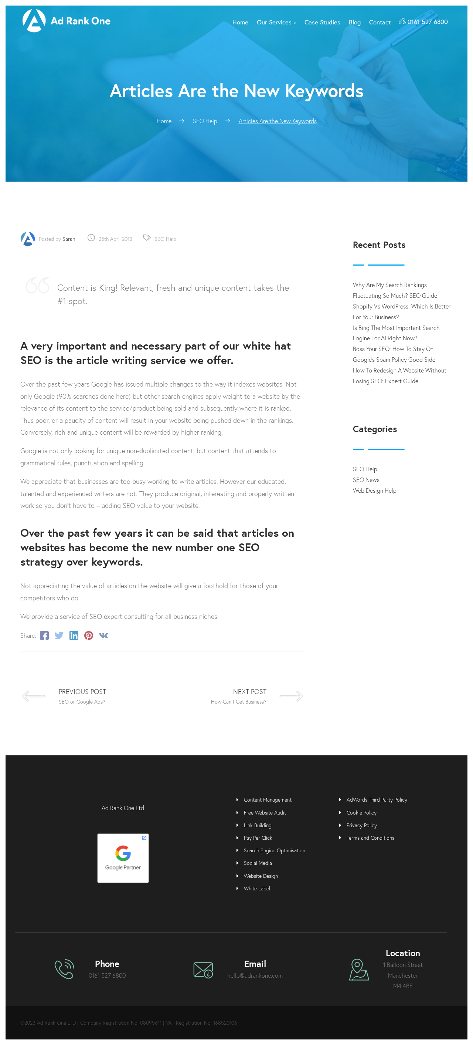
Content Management (268, 799)
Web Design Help (375, 490)
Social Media (258, 862)
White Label (257, 888)
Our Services (276, 22)
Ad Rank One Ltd (123, 808)
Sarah (68, 238)
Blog (355, 22)
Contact (380, 22)
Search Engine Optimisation (274, 850)
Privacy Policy (362, 825)
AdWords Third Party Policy (377, 799)
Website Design (261, 875)
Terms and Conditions (370, 837)
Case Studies (322, 22)
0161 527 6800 (428, 21)
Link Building (258, 825)
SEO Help (165, 238)
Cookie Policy (362, 812)
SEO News (366, 479)
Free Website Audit (265, 812)
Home (240, 22)
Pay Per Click (258, 837)
